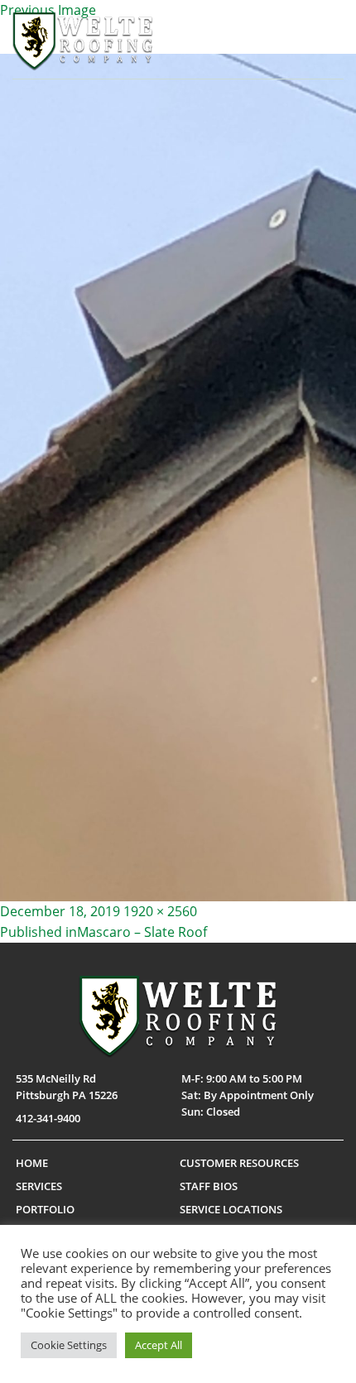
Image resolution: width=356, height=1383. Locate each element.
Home (32, 1162)
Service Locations (231, 1209)
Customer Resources (239, 1162)
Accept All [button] (158, 1344)
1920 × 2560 (160, 911)
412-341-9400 (48, 1118)
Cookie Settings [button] (69, 1344)
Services (39, 1186)
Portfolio (45, 1209)
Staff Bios (209, 1186)
